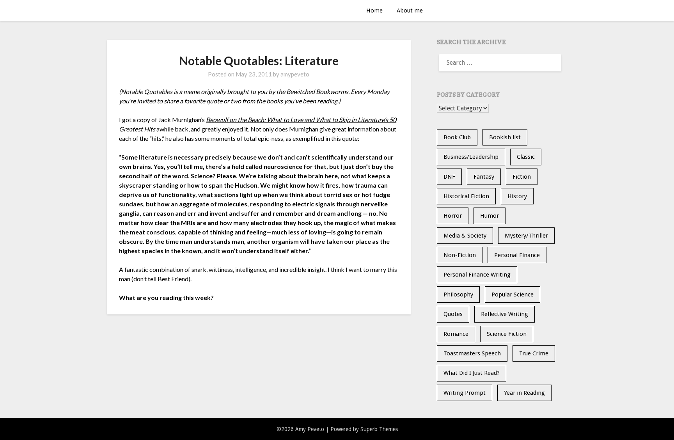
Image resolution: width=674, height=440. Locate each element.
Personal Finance (517, 255)
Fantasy (484, 176)
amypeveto (294, 74)
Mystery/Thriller (526, 235)
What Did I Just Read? (471, 372)
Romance (455, 333)
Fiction (522, 176)
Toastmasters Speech (472, 353)
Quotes (453, 314)
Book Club (457, 137)
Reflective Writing (504, 314)
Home (374, 10)
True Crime (533, 353)
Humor (489, 215)
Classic (526, 156)
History (517, 196)
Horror (452, 215)
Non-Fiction (459, 255)
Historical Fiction (466, 196)
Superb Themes (379, 429)
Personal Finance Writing (477, 274)
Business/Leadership (470, 156)
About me (410, 10)
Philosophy (458, 294)
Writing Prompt (464, 392)
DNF (449, 176)
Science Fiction (507, 333)
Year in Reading (524, 392)
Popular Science (512, 294)
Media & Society (464, 235)
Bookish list (505, 137)
